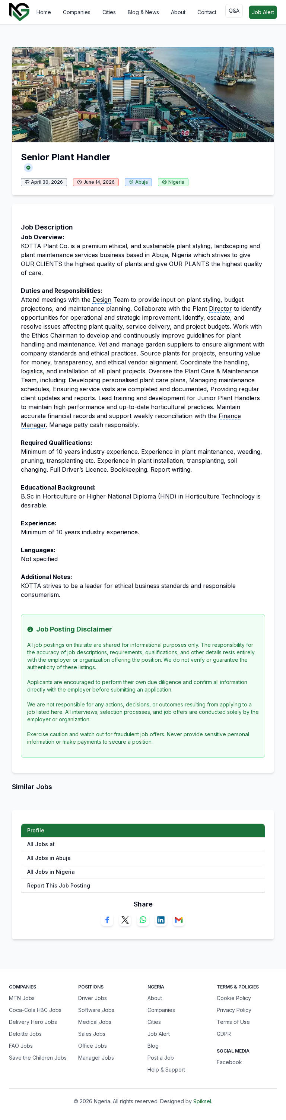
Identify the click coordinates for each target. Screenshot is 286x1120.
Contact (206, 12)
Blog (153, 1046)
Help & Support (166, 1069)
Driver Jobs (92, 998)
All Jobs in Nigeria (51, 872)
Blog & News (143, 12)
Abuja (141, 182)
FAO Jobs (21, 1046)
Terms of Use (233, 1022)
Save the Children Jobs (38, 1057)
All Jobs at (41, 844)
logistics (32, 371)
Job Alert (263, 12)
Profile (35, 830)
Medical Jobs (94, 1022)
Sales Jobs (91, 1034)
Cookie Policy (234, 998)
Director (220, 308)
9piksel (202, 1101)
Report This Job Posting (58, 885)
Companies (76, 12)
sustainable (159, 246)
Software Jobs (96, 1010)
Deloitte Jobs (25, 1034)
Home (43, 12)
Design (101, 299)
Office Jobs (92, 1046)
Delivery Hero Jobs (33, 1022)
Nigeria (176, 182)
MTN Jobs (22, 998)
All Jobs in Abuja (49, 858)
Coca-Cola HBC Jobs (35, 1010)
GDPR (224, 1034)
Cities (109, 12)
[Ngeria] (19, 12)
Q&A (234, 10)
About (178, 12)
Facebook (229, 1062)
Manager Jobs (96, 1057)
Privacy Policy (234, 1010)
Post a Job (160, 1057)
